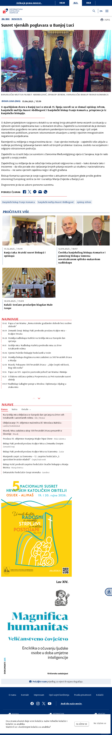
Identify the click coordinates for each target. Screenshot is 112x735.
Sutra (14, 409)
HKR (88, 2)
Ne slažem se (100, 723)
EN (101, 11)
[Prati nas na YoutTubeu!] (49, 703)
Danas (4, 409)
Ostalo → (26, 409)
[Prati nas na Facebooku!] (32, 703)
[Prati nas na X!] (44, 703)
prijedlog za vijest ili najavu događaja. (58, 681)
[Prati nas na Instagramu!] (38, 703)
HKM (62, 2)
